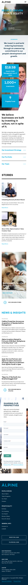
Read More (5, 207)
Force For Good (6, 518)
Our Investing (5, 511)
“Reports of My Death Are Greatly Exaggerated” (11, 378)
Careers (4, 501)
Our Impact (5, 514)
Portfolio (4, 509)
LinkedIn (4, 529)
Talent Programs (6, 496)
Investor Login (14, 537)
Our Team (4, 498)
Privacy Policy (7, 464)
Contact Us (5, 526)
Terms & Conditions (18, 464)
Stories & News (6, 516)
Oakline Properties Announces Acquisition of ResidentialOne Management (13, 323)
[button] (11, 150)
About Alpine (5, 494)
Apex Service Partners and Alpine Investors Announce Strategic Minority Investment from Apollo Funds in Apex (13, 361)
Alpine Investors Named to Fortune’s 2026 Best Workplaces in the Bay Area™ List (13, 341)
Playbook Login (14, 542)
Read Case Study (7, 293)
